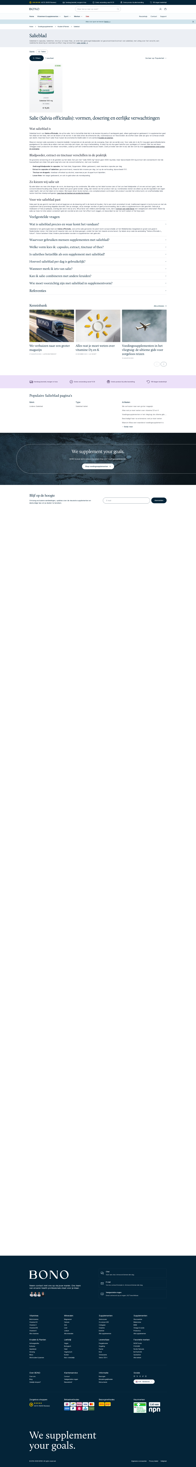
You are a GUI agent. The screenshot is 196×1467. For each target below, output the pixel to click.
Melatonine (137, 1322)
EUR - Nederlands (143, 1381)
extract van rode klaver (125, 209)
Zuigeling (102, 1346)
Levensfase (104, 1340)
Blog (30, 1379)
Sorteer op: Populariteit (154, 58)
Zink (65, 1325)
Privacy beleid (153, 1461)
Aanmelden (159, 500)
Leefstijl (67, 1340)
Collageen (102, 1325)
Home (31, 16)
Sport (66, 16)
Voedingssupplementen (45, 26)
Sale (87, 16)
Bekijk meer (128, 427)
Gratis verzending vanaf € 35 (104, 2)
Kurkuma (32, 1346)
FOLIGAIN (137, 1346)
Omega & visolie (139, 1328)
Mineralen (68, 1316)
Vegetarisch (68, 1352)
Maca (31, 1355)
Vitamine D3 (33, 1322)
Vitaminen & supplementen (47, 16)
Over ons (32, 1376)
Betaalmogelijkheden (106, 1379)
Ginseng (32, 1352)
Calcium (66, 1322)
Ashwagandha (34, 1343)
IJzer (65, 1328)
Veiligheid (163, 1461)
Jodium (66, 1331)
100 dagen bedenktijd (160, 2)
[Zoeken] (118, 9)
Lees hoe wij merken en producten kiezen (73, 193)
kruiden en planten (106, 138)
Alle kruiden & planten (36, 1357)
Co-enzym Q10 (104, 1322)
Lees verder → (82, 43)
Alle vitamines (34, 1333)
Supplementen (105, 1316)
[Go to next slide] (164, 364)
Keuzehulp (143, 16)
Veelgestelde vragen (71, 1379)
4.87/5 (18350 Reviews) (48, 2)
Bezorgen (102, 1376)
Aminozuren (103, 1319)
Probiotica (137, 1331)
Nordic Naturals (139, 1349)
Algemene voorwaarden (139, 1461)
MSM (135, 1325)
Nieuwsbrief (68, 1382)
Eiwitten (101, 1331)
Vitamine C (33, 1325)
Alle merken (137, 1357)
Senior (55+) (103, 1357)
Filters (38, 58)
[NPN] (154, 1408)
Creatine (102, 1328)
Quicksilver (137, 1355)
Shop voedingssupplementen (96, 466)
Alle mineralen (68, 1333)
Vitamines (33, 1316)
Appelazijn (32, 1349)
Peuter (101, 1349)
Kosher (66, 1355)
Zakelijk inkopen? (35, 1382)
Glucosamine (138, 1319)
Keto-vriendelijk (69, 1357)
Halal (65, 1349)
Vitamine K (33, 1331)
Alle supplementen (105, 1333)
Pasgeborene (103, 1343)
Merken (77, 16)
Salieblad (77, 26)
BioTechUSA (138, 1352)
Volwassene (103, 1355)
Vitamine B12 (33, 1328)
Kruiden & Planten (63, 26)
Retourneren (103, 1382)
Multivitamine (33, 1319)
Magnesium (68, 1319)
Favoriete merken (142, 1340)
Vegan (66, 1343)
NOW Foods (138, 1343)
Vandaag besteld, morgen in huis (75, 2)
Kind (100, 1352)
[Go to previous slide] (157, 364)
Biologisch (67, 1346)
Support (163, 16)
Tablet (43, 51)
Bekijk (107, 22)
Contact (154, 16)
